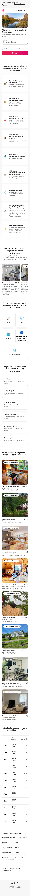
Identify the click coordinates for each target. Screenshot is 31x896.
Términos (18, 888)
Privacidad (11, 888)
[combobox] (14, 42)
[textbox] (8, 48)
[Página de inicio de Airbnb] (3, 10)
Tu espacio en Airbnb (20, 10)
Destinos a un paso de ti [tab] (8, 837)
